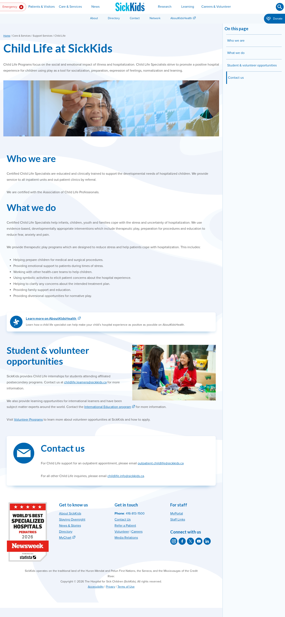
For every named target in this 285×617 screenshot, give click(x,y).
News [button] (95, 7)
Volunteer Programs (28, 420)
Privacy (110, 586)
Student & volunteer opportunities (252, 65)
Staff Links (177, 519)
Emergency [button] (10, 7)
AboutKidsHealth (181, 18)
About (94, 18)
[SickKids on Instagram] (173, 541)
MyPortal (176, 513)
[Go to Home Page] (129, 7)
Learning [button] (187, 7)
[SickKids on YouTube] (198, 541)
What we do (236, 53)
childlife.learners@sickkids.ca (85, 382)
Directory (114, 18)
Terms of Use (126, 586)
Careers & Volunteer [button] (216, 7)
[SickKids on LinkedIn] (207, 541)
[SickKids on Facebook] (182, 541)
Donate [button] (277, 18)
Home (6, 35)
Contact (135, 18)
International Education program (107, 407)
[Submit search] (280, 7)
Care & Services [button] (70, 7)
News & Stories (70, 526)
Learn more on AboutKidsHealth (51, 318)
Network (155, 18)
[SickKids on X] (190, 541)
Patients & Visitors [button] (41, 7)
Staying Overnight (72, 519)
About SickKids (70, 513)
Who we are (236, 41)
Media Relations (126, 538)
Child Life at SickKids (57, 48)
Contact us (236, 78)
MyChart (65, 538)
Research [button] (165, 7)
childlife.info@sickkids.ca (125, 476)
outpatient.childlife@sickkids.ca (161, 463)
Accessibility (96, 586)
